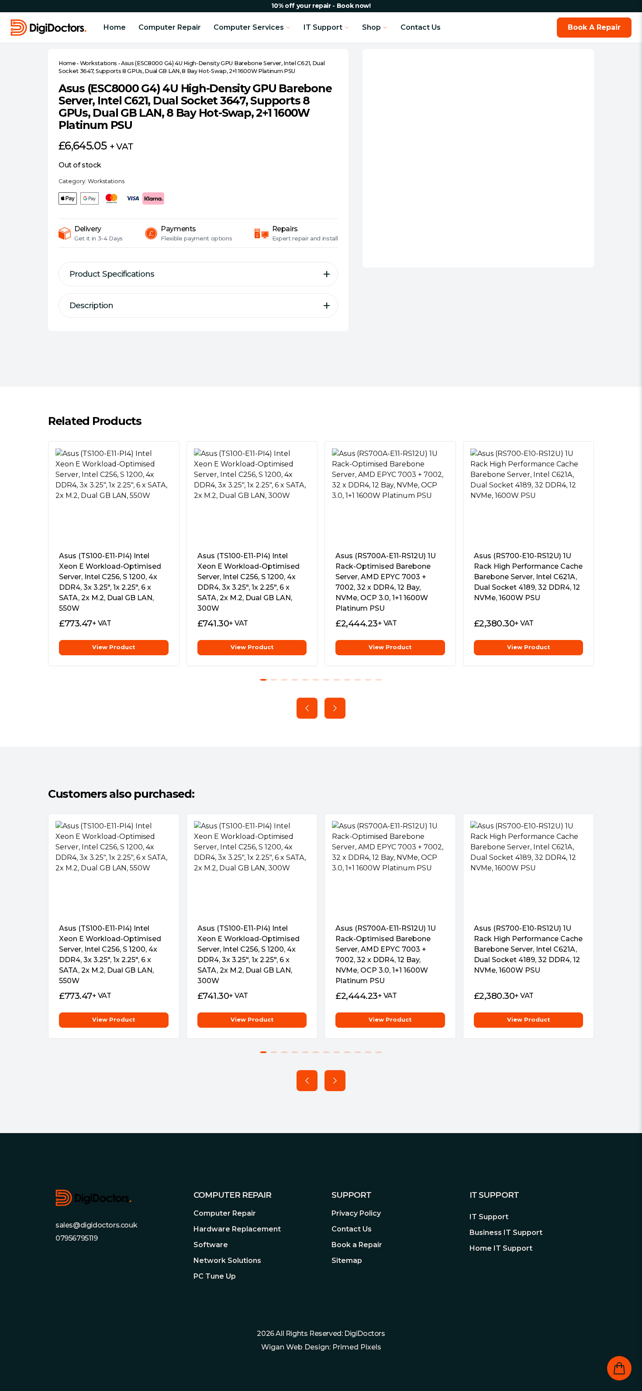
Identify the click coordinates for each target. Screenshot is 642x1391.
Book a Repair (356, 1245)
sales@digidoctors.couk (96, 1225)
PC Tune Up (214, 1276)
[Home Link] (57, 27)
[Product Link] (113, 496)
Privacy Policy (356, 1213)
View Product (113, 647)
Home (115, 27)
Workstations (98, 63)
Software (210, 1245)
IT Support (488, 1217)
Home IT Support (500, 1248)
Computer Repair (169, 27)
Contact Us (420, 27)
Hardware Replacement (237, 1229)
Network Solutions (227, 1260)
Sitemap (346, 1260)
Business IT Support (505, 1232)
